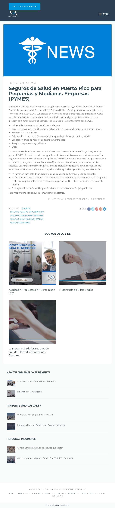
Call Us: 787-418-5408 (25, 6)
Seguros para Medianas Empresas (26, 215)
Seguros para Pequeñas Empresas (26, 219)
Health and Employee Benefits (70, 199)
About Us (22, 493)
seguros (26, 208)
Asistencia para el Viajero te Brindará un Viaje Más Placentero (45, 458)
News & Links (87, 493)
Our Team (36, 493)
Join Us (101, 493)
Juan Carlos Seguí (25, 83)
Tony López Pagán (62, 505)
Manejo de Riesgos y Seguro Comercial (35, 414)
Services (49, 493)
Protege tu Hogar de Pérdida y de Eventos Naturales (41, 425)
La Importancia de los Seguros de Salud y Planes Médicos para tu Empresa (29, 352)
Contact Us (57, 496)
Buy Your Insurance (67, 493)
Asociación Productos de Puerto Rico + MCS (36, 381)
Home (11, 493)
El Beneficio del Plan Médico (76, 289)
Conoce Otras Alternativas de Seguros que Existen (40, 447)
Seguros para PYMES (20, 223)
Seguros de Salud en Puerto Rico (27, 212)
